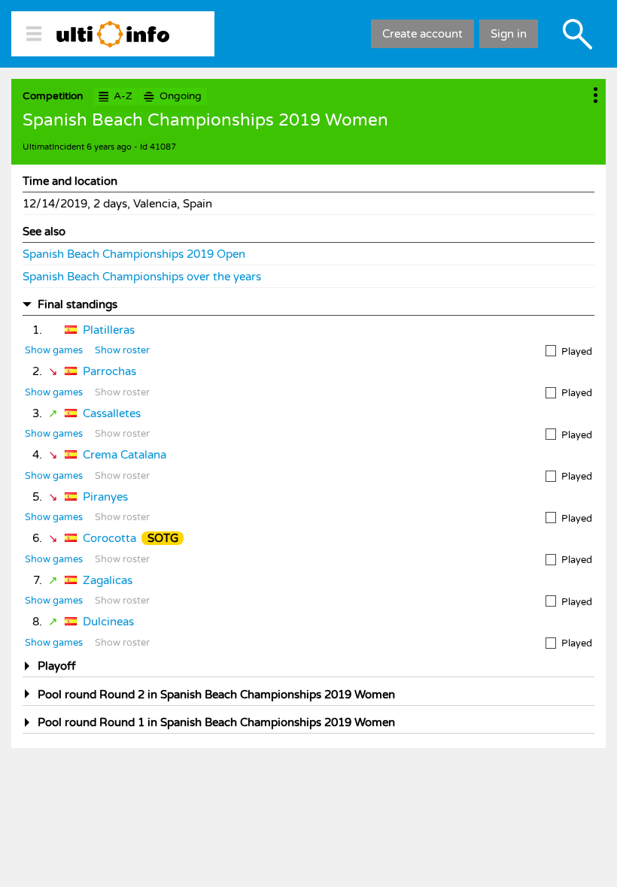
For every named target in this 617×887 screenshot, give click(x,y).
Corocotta (109, 538)
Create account (422, 34)
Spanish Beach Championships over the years (142, 276)
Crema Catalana (124, 455)
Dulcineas (108, 621)
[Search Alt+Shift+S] (577, 34)
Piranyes (105, 497)
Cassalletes (112, 413)
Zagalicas (107, 580)
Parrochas (109, 371)
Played (576, 352)
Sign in (509, 34)
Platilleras (109, 330)
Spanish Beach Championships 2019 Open (134, 254)
